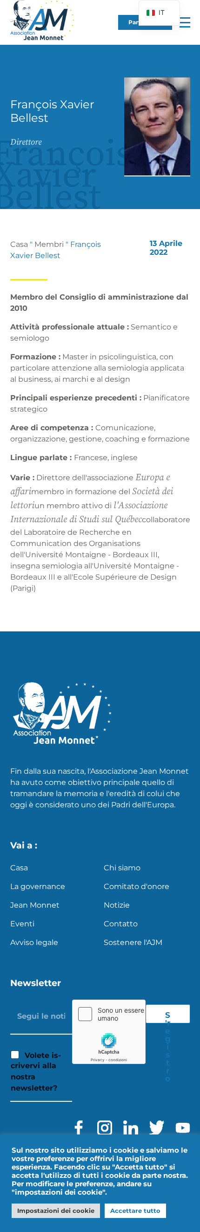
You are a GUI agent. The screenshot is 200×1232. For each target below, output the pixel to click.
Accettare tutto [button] (135, 1210)
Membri (49, 244)
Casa (19, 244)
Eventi (22, 923)
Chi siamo (122, 867)
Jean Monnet (35, 905)
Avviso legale (34, 942)
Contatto (121, 923)
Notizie (117, 905)
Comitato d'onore (136, 886)
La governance (37, 886)
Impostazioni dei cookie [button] (55, 1210)
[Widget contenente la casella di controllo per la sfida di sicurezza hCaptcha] (109, 1032)
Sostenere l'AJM (133, 942)
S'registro (168, 1016)
